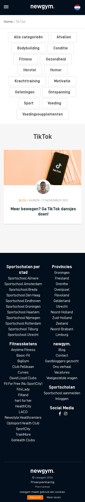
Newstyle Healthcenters (23, 417)
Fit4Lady (23, 389)
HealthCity (23, 406)
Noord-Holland (62, 312)
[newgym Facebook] (60, 414)
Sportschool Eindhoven (23, 301)
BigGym (23, 361)
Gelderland (62, 301)
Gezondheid (56, 59)
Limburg (62, 335)
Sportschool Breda (23, 289)
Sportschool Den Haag (23, 295)
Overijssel (61, 289)
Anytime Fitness (23, 350)
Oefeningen (24, 92)
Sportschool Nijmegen (23, 318)
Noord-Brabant (62, 329)
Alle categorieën (28, 37)
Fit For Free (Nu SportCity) (23, 384)
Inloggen (61, 399)
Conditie (60, 48)
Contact (62, 355)
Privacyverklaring (42, 482)
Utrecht (62, 306)
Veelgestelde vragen (62, 378)
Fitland (23, 395)
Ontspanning (59, 92)
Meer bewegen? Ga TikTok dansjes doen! (43, 211)
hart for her (23, 400)
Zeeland (62, 323)
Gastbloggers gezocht (62, 361)
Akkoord (35, 497)
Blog (62, 350)
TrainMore (23, 434)
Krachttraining (27, 81)
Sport (29, 103)
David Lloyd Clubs (23, 378)
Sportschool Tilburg (23, 329)
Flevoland (62, 295)
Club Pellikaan (23, 367)
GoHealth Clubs (23, 440)
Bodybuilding (28, 48)
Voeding (54, 103)
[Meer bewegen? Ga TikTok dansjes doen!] (42, 167)
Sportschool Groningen (23, 306)
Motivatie (62, 81)
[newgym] (42, 7)
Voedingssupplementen (42, 114)
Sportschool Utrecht (23, 335)
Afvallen (64, 37)
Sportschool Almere (23, 278)
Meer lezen (54, 497)
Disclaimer (42, 487)
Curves (23, 372)
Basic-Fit (23, 355)
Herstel (29, 70)
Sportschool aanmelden (62, 393)
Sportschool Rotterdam (23, 323)
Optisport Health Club (23, 423)
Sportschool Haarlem (23, 312)
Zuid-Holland (62, 318)
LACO (23, 412)
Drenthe (62, 284)
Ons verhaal (62, 367)
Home (8, 22)
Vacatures (62, 372)
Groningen (62, 273)
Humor (56, 70)
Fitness (25, 59)
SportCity (23, 429)
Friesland (62, 278)
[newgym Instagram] (65, 414)
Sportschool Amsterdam (23, 284)
